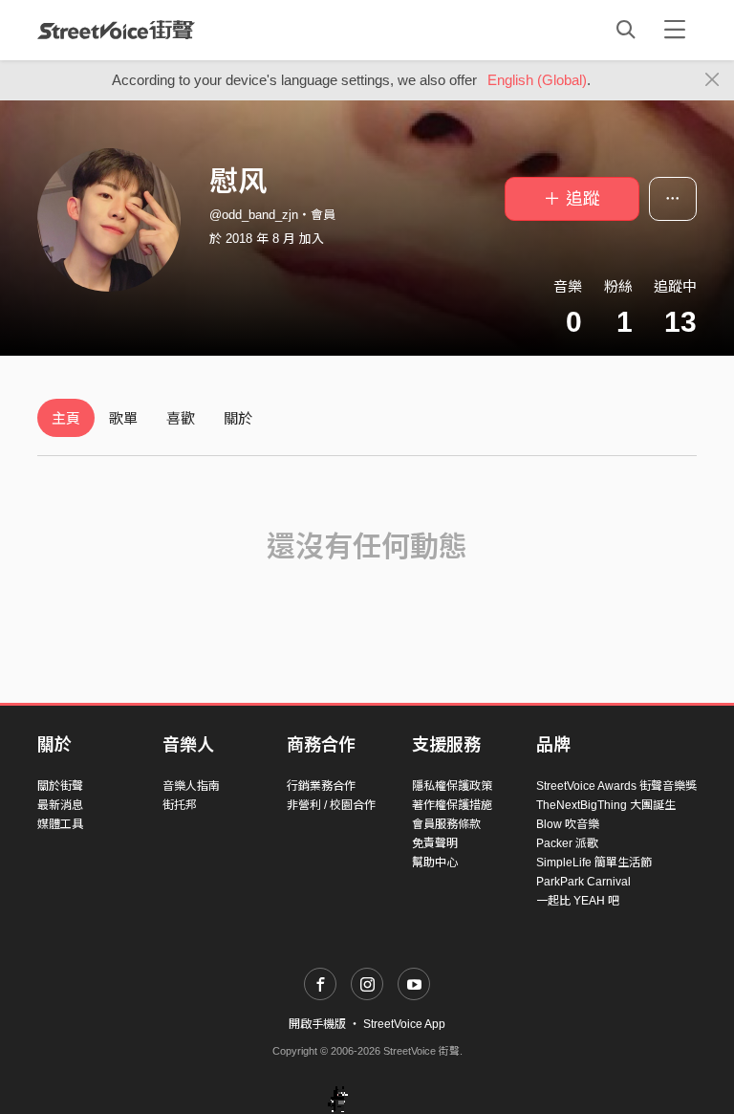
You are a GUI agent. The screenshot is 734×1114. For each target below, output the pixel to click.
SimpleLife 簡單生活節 (594, 862)
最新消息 (60, 805)
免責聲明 (435, 843)
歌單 (123, 418)
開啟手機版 (317, 1024)
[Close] (712, 80)
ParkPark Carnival (583, 881)
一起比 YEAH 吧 (577, 900)
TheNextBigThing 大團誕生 (606, 805)
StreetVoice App (404, 1024)
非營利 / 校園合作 (331, 805)
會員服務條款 (446, 824)
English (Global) (537, 80)
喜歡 (180, 418)
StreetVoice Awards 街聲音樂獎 (616, 786)
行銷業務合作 (321, 786)
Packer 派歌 (567, 843)
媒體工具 (60, 824)
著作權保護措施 (452, 805)
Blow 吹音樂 (567, 824)
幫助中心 (435, 862)
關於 (238, 418)
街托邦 (179, 805)
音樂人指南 (191, 786)
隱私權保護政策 (452, 786)
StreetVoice (116, 29)
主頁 (66, 418)
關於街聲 (60, 786)
